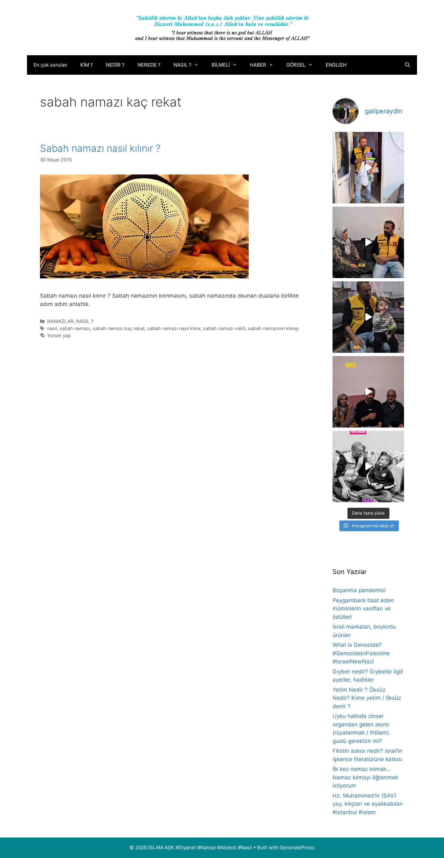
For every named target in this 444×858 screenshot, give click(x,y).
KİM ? (86, 65)
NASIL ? (182, 65)
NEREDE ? (149, 65)
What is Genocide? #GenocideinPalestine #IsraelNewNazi (361, 653)
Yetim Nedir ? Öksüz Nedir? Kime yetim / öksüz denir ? (367, 698)
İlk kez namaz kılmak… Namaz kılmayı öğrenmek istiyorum (365, 777)
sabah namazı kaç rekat (119, 328)
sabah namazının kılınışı (273, 328)
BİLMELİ (221, 65)
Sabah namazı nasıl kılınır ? (100, 148)
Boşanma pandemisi (359, 590)
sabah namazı (74, 328)
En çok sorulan (50, 65)
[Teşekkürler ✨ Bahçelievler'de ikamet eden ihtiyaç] (368, 167)
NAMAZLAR (60, 321)
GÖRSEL (296, 65)
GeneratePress (297, 847)
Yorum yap (59, 335)
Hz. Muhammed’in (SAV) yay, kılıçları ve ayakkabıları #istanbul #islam (368, 803)
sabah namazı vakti (224, 328)
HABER (258, 65)
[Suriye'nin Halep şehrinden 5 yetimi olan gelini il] (368, 242)
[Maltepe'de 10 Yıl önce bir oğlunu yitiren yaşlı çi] (368, 392)
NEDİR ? (115, 65)
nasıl (52, 328)
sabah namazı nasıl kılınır (174, 328)
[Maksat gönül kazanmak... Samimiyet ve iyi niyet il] (368, 466)
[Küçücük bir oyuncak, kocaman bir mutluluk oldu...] (368, 317)
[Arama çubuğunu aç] (407, 65)
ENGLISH (336, 65)
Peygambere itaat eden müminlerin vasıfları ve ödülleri (363, 608)
